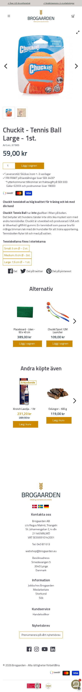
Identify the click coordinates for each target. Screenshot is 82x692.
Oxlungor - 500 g (57, 409)
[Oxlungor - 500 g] (57, 391)
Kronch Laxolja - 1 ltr (24, 409)
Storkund (41, 594)
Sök (41, 598)
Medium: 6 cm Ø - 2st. (17, 255)
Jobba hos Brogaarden (41, 585)
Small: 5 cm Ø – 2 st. (16, 248)
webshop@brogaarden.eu (41, 551)
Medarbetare (41, 590)
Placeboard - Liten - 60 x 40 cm (24, 330)
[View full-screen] (78, 32)
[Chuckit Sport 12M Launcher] (57, 312)
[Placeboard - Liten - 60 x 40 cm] (24, 312)
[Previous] (6, 66)
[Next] (76, 66)
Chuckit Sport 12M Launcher (58, 330)
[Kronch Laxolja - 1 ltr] (24, 391)
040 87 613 (43, 544)
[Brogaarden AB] (41, 16)
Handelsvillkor (41, 614)
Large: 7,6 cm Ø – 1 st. (17, 262)
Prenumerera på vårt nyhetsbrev (41, 635)
